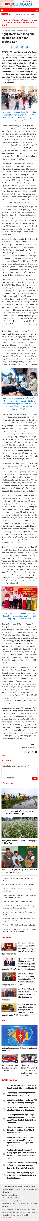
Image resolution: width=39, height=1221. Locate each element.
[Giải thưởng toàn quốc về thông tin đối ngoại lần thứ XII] (20, 1035)
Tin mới (4, 14)
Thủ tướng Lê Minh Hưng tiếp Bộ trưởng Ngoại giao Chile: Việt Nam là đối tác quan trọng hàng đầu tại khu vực (19, 979)
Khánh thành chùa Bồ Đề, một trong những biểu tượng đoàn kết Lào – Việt (19, 896)
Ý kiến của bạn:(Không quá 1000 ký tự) (15, 766)
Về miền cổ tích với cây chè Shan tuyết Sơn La (18, 925)
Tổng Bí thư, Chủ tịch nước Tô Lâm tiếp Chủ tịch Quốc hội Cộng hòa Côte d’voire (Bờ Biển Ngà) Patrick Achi (19, 948)
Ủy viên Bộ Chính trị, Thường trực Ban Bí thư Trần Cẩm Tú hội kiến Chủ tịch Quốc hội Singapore (19, 994)
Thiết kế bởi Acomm (9, 1218)
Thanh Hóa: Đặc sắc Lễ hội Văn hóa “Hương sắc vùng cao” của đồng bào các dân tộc (19, 907)
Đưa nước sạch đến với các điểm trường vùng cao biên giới (18, 890)
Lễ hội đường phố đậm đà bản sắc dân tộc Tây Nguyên (18, 913)
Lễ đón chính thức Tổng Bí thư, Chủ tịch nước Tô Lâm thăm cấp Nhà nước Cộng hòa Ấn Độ (29, 1070)
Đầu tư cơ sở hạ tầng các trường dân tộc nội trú (19, 884)
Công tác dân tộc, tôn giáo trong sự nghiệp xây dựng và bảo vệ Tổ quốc (19, 22)
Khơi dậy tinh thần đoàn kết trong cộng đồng (18, 901)
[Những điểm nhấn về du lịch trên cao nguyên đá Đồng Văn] (20, 827)
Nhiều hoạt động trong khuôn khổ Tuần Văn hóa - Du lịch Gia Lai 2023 (19, 920)
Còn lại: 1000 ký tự (8, 778)
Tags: (3, 756)
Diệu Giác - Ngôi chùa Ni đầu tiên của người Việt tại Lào (19, 879)
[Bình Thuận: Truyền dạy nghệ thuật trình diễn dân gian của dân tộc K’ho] (20, 857)
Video (4, 1020)
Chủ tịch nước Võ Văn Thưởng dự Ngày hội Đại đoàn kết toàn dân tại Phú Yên (19, 930)
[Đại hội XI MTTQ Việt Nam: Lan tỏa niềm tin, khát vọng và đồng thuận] (10, 1058)
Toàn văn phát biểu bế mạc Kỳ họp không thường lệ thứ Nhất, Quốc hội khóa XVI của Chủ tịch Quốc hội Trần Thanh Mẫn (19, 1009)
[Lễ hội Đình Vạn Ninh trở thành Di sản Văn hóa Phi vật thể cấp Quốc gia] (20, 798)
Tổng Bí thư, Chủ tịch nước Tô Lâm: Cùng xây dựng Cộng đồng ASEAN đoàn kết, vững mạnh (20, 1130)
